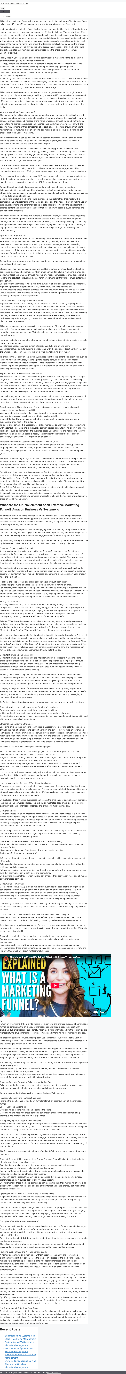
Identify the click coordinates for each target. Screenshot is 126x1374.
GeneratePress (54, 1372)
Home (7, 16)
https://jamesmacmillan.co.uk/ (14, 3)
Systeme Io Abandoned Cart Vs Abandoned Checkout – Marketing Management (20, 1364)
